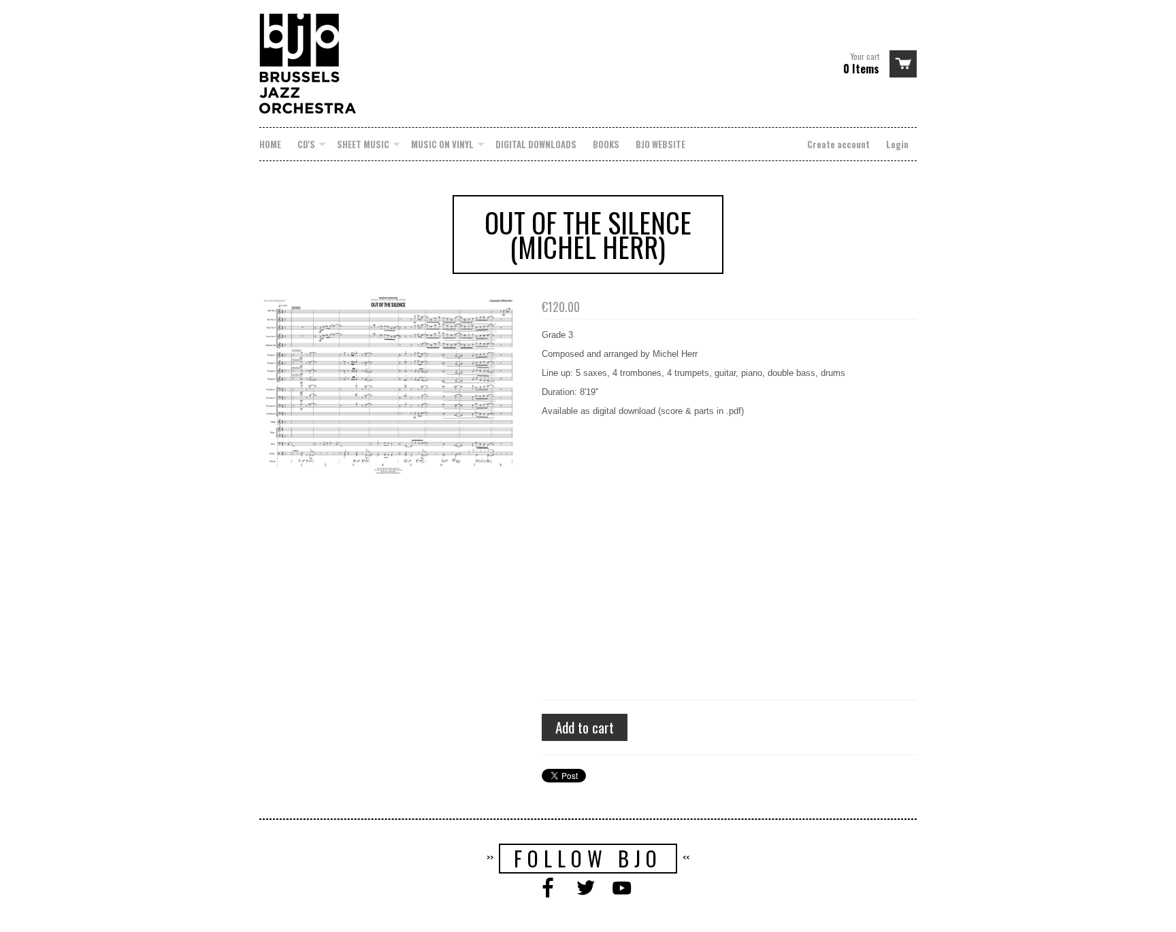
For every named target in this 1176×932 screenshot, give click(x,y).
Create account (838, 144)
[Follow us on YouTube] (625, 889)
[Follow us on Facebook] (551, 889)
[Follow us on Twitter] (588, 889)
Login (897, 144)
